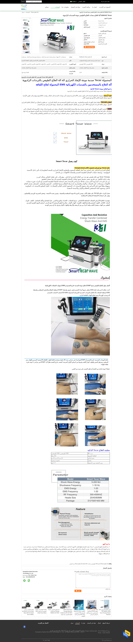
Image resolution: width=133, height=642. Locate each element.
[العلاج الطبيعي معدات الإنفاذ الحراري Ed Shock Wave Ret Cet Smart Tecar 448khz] (27, 604)
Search (23, 1)
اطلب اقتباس (81, 1)
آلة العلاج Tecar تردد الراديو (76, 563)
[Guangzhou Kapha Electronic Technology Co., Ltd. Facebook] (24, 626)
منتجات (57, 7)
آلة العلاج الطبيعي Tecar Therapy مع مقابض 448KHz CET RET (53, 611)
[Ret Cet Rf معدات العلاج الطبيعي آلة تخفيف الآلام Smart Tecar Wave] (40, 604)
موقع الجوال (107, 636)
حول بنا (83, 623)
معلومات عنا (65, 7)
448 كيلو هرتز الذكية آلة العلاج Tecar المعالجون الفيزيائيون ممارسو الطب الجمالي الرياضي (92, 612)
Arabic (74, 1)
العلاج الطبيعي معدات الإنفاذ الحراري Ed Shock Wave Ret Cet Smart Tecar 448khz (28, 612)
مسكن (47, 7)
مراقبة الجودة (86, 7)
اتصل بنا (94, 7)
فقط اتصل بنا (46, 640)
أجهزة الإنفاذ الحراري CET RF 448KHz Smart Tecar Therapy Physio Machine (105, 612)
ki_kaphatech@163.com (103, 634)
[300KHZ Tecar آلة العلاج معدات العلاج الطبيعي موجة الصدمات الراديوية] (26, 30)
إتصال (99, 623)
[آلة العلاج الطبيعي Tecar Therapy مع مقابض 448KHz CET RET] (53, 604)
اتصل (94, 46)
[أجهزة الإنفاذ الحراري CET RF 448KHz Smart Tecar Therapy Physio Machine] (104, 604)
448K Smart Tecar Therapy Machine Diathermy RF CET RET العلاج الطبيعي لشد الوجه (66, 612)
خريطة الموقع (106, 623)
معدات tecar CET (87, 563)
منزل (23, 12)
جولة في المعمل (75, 7)
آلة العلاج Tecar (34, 12)
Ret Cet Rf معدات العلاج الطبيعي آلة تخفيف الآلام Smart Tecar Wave (40, 611)
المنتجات (28, 12)
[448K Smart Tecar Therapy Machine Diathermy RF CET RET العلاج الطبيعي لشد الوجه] (66, 604)
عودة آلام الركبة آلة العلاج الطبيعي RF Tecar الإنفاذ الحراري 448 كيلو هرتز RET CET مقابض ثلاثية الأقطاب (79, 613)
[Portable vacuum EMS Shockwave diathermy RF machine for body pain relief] (57, 35)
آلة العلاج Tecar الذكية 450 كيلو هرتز (99, 563)
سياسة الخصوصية (80, 630)
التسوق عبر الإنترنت (104, 7)
